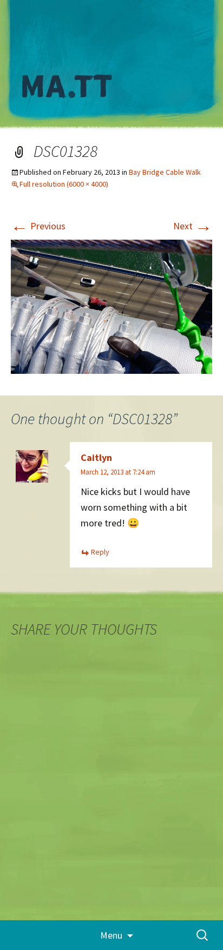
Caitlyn (96, 457)
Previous (38, 226)
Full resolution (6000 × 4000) (63, 184)
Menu (111, 935)
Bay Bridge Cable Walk (165, 172)
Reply (100, 552)
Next (192, 226)
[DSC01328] (111, 305)
